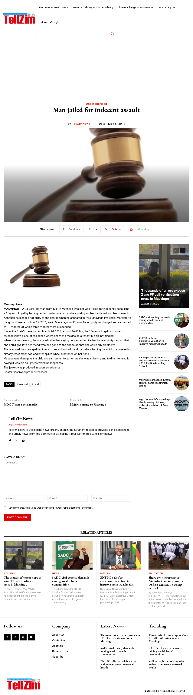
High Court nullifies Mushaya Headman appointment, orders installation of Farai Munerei (154, 404)
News (55, 573)
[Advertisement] (96, 65)
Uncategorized (96, 104)
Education (156, 573)
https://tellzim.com (17, 425)
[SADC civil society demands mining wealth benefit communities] (181, 320)
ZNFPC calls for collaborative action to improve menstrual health (153, 341)
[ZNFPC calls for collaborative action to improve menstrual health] (181, 341)
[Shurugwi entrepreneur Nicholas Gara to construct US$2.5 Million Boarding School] (181, 361)
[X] (16, 439)
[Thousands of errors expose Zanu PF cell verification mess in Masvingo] (164, 276)
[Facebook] (9, 439)
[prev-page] (176, 250)
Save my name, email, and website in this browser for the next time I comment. (50, 507)
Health (105, 573)
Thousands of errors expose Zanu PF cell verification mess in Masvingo (163, 295)
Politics (9, 573)
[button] (112, 33)
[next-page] (182, 250)
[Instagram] (15, 637)
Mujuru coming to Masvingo (88, 404)
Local (35, 384)
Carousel (22, 384)
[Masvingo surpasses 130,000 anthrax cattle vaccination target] (181, 382)
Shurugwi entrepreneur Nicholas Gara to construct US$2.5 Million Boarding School (154, 362)
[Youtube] (23, 439)
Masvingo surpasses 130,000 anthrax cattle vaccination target (155, 382)
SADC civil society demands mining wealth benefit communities (154, 320)
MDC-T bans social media (20, 404)
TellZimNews (81, 123)
